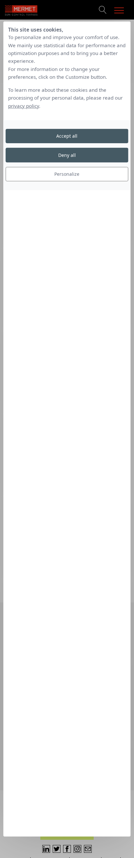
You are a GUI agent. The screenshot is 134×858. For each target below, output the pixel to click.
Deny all (67, 155)
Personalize (66, 174)
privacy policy (23, 106)
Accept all (66, 136)
